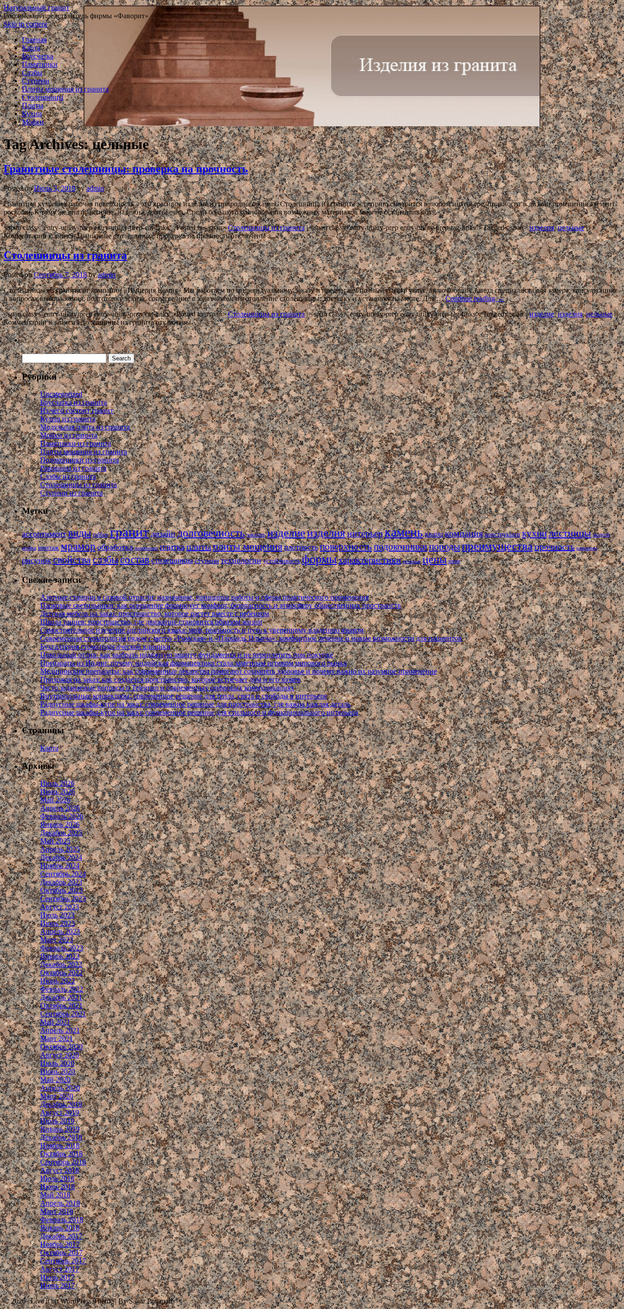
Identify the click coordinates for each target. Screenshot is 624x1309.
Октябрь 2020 (61, 1047)
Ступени (35, 81)
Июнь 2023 (57, 923)
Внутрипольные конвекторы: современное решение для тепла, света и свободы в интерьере (183, 696)
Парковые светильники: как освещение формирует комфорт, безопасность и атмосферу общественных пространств (220, 605)
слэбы (105, 559)
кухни (534, 533)
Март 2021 (56, 1038)
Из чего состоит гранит (76, 410)
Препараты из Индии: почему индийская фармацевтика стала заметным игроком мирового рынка (193, 663)
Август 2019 (59, 1112)
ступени (207, 560)
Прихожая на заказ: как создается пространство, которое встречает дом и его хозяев (170, 679)
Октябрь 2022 (61, 972)
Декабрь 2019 (61, 1104)
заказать (256, 534)
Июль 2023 (57, 915)
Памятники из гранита (75, 443)
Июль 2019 (57, 1121)
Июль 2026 (57, 783)
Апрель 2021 (60, 1030)
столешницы (172, 560)
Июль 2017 (57, 1277)
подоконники (400, 546)
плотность (301, 547)
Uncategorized (61, 394)
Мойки (33, 122)
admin (95, 188)
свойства (72, 559)
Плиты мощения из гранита (65, 89)
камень (404, 532)
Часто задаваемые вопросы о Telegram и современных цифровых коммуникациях (167, 688)
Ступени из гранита (71, 493)
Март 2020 (56, 1096)
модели (601, 534)
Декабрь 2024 (61, 857)
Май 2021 (55, 1022)
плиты (198, 547)
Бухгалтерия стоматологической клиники (105, 646)
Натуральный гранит (36, 7)
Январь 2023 (59, 956)
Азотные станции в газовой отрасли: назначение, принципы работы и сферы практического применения (204, 597)
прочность (554, 547)
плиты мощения (247, 546)
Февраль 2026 (61, 816)
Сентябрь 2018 (63, 1162)
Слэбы (32, 72)
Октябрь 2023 (61, 890)
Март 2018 (56, 1211)
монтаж (48, 547)
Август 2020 (59, 1055)
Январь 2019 (59, 1129)
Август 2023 (59, 907)
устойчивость (281, 561)
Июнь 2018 (57, 1187)
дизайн (163, 533)
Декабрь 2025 (61, 833)
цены (435, 559)
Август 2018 (59, 1170)
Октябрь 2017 (61, 1252)
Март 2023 (56, 940)
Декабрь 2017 (61, 1236)
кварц (434, 534)
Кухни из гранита (67, 419)
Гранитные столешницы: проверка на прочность (126, 169)
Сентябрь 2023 (63, 898)
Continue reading (474, 298)
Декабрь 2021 (61, 997)
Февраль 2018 (61, 1219)
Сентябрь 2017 (63, 1261)
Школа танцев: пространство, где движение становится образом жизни (151, 622)
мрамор (78, 546)
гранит (129, 532)
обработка (115, 547)
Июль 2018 (57, 1178)
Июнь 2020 (57, 1071)
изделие (541, 314)
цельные (571, 227)
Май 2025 (55, 841)
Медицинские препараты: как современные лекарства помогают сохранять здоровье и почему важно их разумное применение (238, 671)
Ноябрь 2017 (59, 1244)
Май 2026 (55, 800)
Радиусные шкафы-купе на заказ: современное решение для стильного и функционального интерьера (199, 712)
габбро (100, 534)
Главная (34, 39)
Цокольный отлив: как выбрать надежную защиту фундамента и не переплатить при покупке (186, 655)
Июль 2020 (57, 1063)
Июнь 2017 (57, 1285)
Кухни (32, 114)
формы (319, 559)
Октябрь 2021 (61, 1005)
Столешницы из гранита (266, 227)
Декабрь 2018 (61, 1137)
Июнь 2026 (57, 791)
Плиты (32, 105)
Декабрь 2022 (61, 964)
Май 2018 (55, 1195)
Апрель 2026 (60, 808)
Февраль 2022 (61, 989)
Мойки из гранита (68, 435)
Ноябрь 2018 (59, 1145)
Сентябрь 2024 (63, 874)
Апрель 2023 (60, 931)
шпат (454, 561)
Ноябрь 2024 (59, 865)
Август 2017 (59, 1269)
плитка (172, 547)
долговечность (211, 533)
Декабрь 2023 (61, 882)
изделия (541, 227)
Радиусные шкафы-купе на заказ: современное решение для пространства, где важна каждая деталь (195, 704)
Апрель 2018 (60, 1203)
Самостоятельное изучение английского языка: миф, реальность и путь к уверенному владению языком (202, 630)
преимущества (497, 546)
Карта (31, 48)
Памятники (40, 64)
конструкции (502, 534)
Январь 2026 (59, 824)
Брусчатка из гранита (73, 402)
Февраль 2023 (61, 948)
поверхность (346, 547)
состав (134, 559)
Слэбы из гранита (68, 476)
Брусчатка (37, 56)
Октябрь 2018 (61, 1154)
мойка (29, 548)
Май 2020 (55, 1080)
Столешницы (42, 97)
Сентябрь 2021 (63, 1014)
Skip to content (25, 24)
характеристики (369, 560)
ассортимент (44, 533)
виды (79, 533)
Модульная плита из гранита (85, 427)
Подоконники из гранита (79, 460)
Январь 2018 (59, 1228)
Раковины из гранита (73, 468)
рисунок (36, 560)
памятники (146, 548)
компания (464, 533)
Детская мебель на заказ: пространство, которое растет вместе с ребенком (154, 613)
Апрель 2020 (60, 1088)
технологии (241, 560)
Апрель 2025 (60, 849)
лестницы (570, 533)
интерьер (365, 533)
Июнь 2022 (57, 981)
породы (444, 546)
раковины (586, 548)
